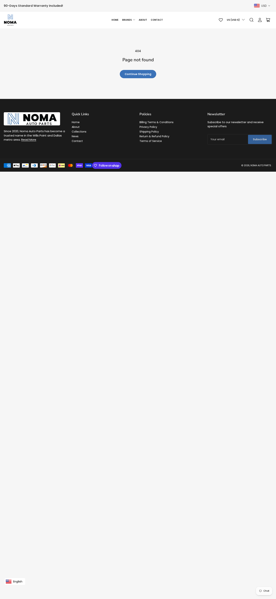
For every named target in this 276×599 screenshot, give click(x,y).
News (75, 136)
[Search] (251, 20)
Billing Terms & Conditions (156, 122)
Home (115, 19)
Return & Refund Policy (154, 136)
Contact (157, 19)
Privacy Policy (148, 127)
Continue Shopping (138, 74)
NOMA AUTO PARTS (260, 165)
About (143, 19)
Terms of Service (151, 141)
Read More (28, 140)
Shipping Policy (149, 131)
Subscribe (260, 139)
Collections (79, 131)
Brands (127, 19)
